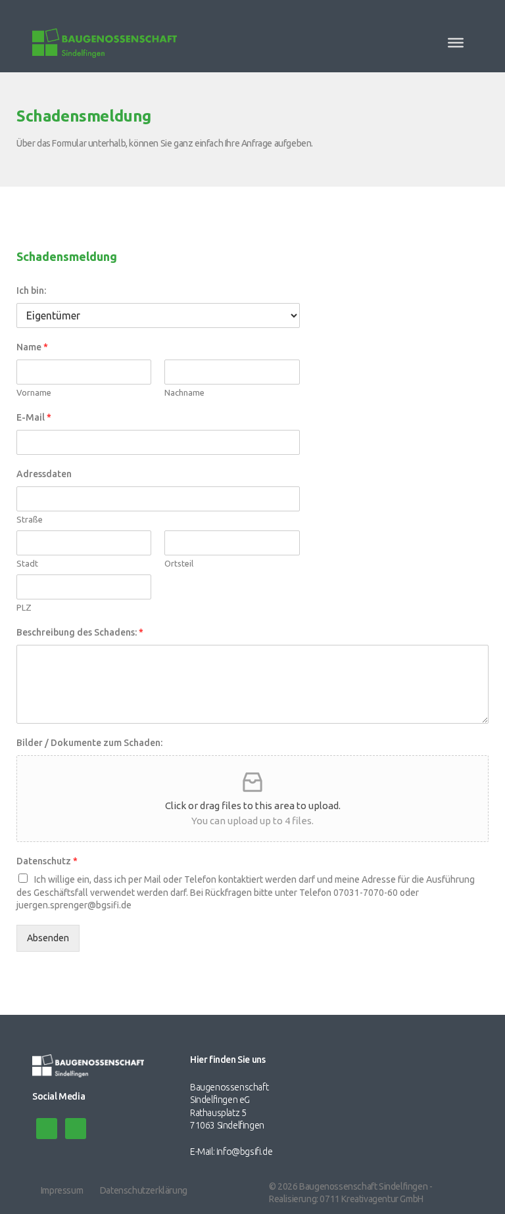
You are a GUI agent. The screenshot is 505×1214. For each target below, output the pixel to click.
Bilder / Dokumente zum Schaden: (89, 742)
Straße (29, 519)
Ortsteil (178, 563)
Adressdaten (44, 474)
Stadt (27, 563)
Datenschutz (47, 861)
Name (32, 347)
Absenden (48, 938)
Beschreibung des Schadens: (79, 632)
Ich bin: (31, 290)
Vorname (33, 392)
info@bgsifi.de (244, 1151)
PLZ (24, 607)
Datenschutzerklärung (143, 1190)
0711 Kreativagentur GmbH (371, 1199)
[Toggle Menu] (456, 42)
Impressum (62, 1190)
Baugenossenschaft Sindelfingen (363, 1186)
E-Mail (33, 417)
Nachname (184, 392)
